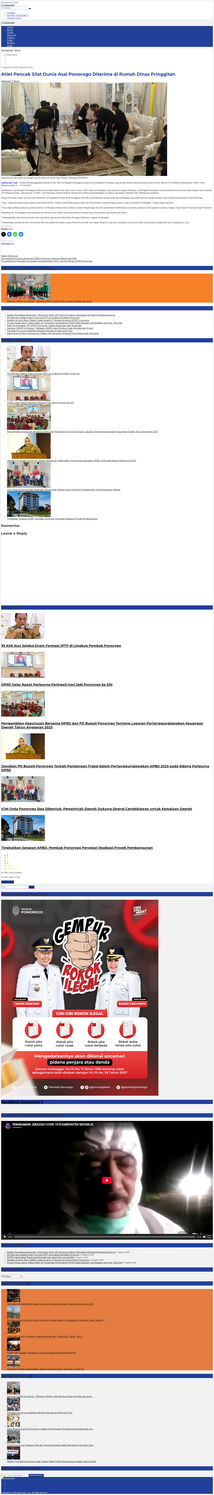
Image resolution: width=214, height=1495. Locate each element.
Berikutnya (12, 868)
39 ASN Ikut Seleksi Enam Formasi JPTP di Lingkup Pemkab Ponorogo (43, 317)
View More (7, 882)
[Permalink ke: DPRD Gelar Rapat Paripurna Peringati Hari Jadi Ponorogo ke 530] (29, 400)
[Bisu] (204, 1236)
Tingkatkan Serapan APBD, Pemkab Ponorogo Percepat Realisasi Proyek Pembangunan (52, 518)
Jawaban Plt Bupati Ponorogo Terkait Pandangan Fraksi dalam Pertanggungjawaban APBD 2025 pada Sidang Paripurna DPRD (71, 460)
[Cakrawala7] (8, 5)
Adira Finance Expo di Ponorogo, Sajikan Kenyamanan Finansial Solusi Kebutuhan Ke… (50, 1429)
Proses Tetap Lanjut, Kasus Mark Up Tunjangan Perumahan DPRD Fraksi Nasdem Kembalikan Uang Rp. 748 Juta (64, 323)
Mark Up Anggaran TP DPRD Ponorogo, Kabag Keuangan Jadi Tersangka (44, 325)
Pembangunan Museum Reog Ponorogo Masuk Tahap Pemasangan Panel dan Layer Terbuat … (56, 1320)
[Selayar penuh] (209, 1236)
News (16, 81)
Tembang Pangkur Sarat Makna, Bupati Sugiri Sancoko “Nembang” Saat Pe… (46, 1369)
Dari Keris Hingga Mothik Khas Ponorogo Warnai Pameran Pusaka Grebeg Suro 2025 (50, 1304)
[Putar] (4, 1236)
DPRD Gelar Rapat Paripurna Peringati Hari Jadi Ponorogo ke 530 (40, 402)
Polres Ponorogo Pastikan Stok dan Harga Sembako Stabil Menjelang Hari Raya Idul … (50, 1445)
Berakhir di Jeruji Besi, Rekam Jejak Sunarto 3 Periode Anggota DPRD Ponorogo (48, 320)
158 (8, 865)
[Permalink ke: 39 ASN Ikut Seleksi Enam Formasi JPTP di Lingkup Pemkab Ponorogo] (29, 371)
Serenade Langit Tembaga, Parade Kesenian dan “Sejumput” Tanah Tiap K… (45, 1336)
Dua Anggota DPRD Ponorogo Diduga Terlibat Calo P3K (38, 258)
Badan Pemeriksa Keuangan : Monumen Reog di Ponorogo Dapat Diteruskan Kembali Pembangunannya (61, 315)
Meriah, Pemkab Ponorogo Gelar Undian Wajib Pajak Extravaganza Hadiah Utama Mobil (51, 1461)
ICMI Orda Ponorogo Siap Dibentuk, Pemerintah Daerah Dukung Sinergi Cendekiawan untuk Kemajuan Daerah (63, 489)
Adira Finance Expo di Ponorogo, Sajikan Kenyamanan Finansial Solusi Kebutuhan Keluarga (53, 333)
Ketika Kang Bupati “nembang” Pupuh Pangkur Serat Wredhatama (41, 1352)
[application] (107, 1180)
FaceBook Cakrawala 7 (22, 1102)
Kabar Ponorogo (9, 256)
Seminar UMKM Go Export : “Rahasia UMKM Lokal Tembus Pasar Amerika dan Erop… (50, 301)
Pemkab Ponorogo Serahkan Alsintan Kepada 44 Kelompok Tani (39, 330)
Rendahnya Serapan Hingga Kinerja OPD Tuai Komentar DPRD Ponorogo (46, 261)
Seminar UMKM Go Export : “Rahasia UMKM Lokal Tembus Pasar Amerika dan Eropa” (50, 328)
